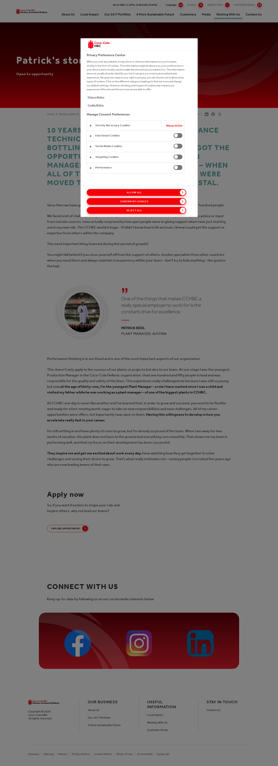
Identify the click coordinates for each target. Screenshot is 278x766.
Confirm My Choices (134, 201)
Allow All (134, 192)
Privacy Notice (96, 97)
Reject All (134, 210)
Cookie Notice (96, 105)
